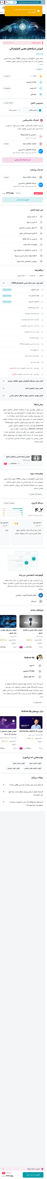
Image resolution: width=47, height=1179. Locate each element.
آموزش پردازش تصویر (19, 763)
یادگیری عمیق (4, 12)
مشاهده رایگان (7, 290)
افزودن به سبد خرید (23, 200)
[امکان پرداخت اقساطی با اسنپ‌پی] (22, 1169)
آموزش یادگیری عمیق (35, 763)
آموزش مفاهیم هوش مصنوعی (32, 768)
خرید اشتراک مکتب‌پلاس (23, 160)
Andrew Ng (29, 657)
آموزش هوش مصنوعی (14, 768)
